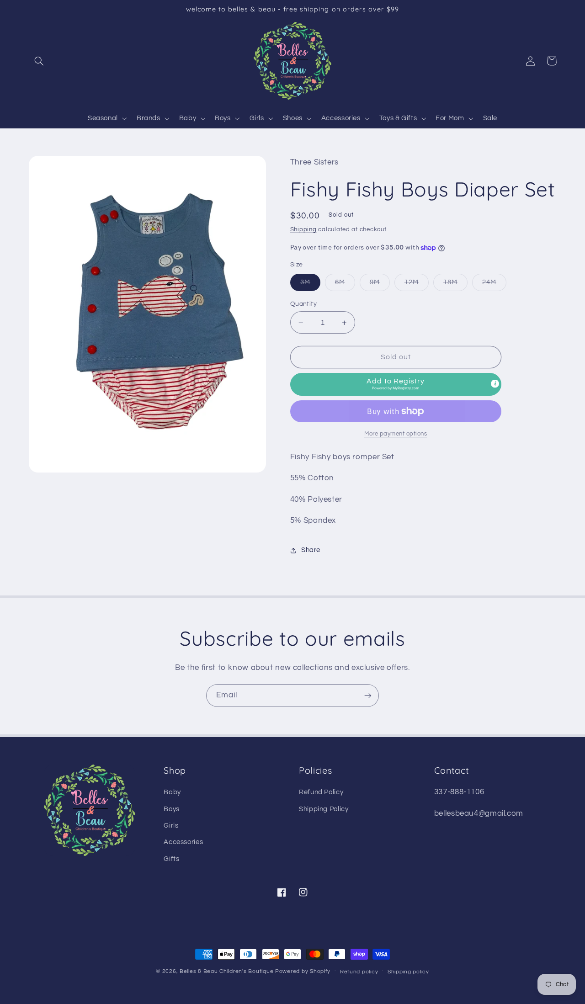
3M (310, 284)
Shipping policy (408, 971)
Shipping (303, 230)
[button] (39, 60)
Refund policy (359, 971)
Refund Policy (321, 792)
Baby (172, 792)
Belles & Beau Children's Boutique (226, 971)
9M (380, 284)
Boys (172, 809)
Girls (171, 825)
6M (345, 284)
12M (416, 284)
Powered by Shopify (302, 971)
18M (455, 284)
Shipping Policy (323, 809)
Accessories (183, 842)
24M (494, 284)
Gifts (171, 858)
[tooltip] (495, 383)
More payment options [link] (395, 434)
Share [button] (310, 550)
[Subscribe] (367, 695)
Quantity (303, 304)
